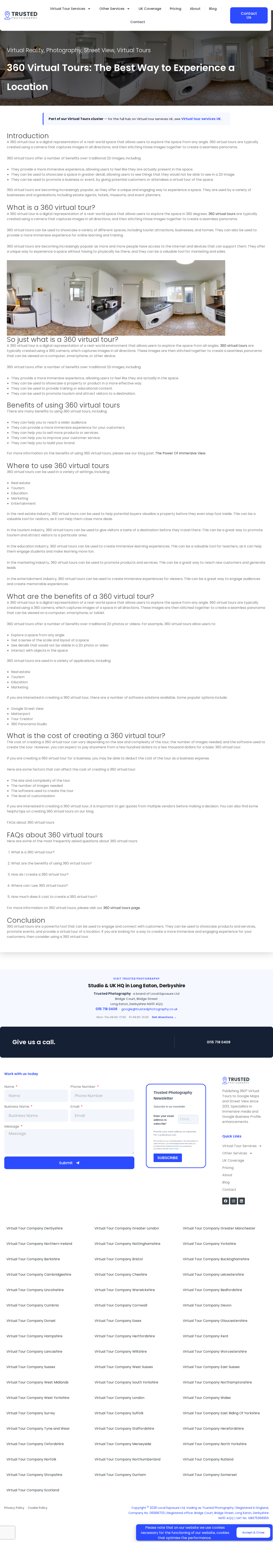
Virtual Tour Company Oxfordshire (35, 1443)
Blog (213, 8)
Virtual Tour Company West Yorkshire (37, 1397)
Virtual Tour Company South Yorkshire (126, 1382)
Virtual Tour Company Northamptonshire (217, 1382)
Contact (137, 21)
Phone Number (83, 1086)
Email (75, 1106)
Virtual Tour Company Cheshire (120, 1274)
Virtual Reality (25, 50)
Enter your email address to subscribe (164, 1120)
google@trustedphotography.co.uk (149, 1009)
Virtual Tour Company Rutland (208, 1459)
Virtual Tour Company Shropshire (34, 1474)
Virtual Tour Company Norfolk (31, 1459)
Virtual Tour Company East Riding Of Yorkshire (221, 1413)
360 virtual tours (221, 213)
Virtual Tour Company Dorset (31, 1320)
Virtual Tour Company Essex (117, 1320)
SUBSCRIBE (167, 1158)
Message (12, 1126)
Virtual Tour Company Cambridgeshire (38, 1274)
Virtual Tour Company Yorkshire (209, 1243)
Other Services (112, 8)
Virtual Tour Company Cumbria (32, 1305)
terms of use (173, 1149)
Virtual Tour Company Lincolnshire (35, 1289)
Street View (99, 50)
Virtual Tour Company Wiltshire (120, 1351)
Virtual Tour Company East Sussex (211, 1366)
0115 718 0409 (106, 1009)
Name (9, 1086)
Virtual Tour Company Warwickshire (124, 1289)
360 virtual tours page (121, 907)
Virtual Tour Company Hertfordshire (124, 1336)
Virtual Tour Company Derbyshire (34, 1228)
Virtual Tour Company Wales (207, 1397)
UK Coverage (150, 8)
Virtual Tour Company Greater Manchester (219, 1228)
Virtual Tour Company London (119, 1397)
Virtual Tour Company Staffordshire (124, 1428)
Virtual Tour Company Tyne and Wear (38, 1428)
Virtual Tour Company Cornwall (120, 1305)
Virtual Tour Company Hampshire (34, 1336)
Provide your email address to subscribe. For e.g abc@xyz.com (175, 1133)
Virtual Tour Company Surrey (30, 1413)
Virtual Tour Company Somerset (210, 1474)
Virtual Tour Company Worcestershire (215, 1351)
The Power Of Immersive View (180, 453)
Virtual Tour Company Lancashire (34, 1351)
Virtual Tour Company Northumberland (127, 1459)
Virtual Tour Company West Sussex (123, 1366)
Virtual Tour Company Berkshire (33, 1259)
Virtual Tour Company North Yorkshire (215, 1443)
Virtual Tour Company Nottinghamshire (127, 1243)
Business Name (17, 1106)
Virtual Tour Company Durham (120, 1474)
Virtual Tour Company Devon (207, 1305)
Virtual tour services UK (201, 119)
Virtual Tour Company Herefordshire (213, 1428)
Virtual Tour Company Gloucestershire (215, 1320)
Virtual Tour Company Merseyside (122, 1443)
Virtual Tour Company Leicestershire (213, 1274)
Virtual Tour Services (67, 8)
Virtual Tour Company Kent (205, 1336)
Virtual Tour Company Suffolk (119, 1413)
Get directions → (164, 1017)
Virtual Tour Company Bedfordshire (212, 1289)
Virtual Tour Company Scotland (32, 1490)
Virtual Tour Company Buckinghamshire (216, 1259)
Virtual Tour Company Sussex (30, 1366)
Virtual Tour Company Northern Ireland (39, 1243)
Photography (63, 50)
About (195, 8)
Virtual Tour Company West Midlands (37, 1382)
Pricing (175, 8)
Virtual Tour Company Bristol (118, 1259)
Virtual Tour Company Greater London (126, 1228)
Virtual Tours (134, 50)
